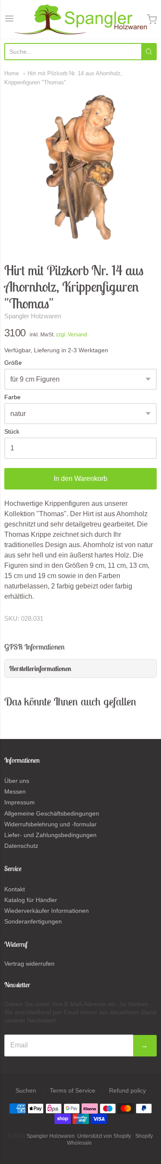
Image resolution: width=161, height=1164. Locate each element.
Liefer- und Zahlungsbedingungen (50, 834)
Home (11, 73)
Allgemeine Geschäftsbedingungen (51, 813)
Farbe (12, 397)
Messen (15, 791)
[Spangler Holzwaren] (80, 19)
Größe (13, 363)
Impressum (19, 802)
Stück (11, 431)
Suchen (25, 1090)
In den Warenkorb (80, 478)
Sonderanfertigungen (33, 921)
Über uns (16, 780)
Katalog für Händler (30, 899)
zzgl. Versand (71, 335)
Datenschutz (21, 845)
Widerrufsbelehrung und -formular (50, 824)
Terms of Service (72, 1090)
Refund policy (127, 1090)
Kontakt (14, 889)
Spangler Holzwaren (32, 316)
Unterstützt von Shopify (104, 1136)
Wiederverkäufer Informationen (46, 910)
